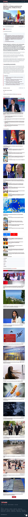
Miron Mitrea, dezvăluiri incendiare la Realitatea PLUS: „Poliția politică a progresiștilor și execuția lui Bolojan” (15, 184)
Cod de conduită (16, 504)
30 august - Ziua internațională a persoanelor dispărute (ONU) (13, 381)
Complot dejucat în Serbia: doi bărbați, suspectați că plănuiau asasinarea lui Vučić (14, 77)
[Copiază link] (19, 26)
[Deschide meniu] (24, 1)
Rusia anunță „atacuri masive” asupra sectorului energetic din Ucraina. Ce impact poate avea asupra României (15, 222)
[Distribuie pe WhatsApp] (22, 26)
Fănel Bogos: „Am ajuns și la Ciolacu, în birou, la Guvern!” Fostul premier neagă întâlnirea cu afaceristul (14, 80)
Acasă (4, 3)
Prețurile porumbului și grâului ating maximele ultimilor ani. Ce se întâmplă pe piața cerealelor (16, 225)
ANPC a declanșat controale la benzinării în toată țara (15, 217)
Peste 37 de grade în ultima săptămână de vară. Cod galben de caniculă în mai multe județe (15, 242)
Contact (2, 504)
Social (5, 117)
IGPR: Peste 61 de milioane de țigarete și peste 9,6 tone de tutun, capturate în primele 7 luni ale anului (13, 494)
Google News (19, 94)
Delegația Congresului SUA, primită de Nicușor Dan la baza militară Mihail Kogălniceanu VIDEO (16, 191)
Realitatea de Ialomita (19, 511)
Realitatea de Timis (8, 511)
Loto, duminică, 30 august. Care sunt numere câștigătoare (16, 159)
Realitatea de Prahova (13, 511)
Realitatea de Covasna (3, 511)
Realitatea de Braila (11, 26)
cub (4, 91)
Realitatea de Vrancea (24, 511)
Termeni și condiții (5, 504)
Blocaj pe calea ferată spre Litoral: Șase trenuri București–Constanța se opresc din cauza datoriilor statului (14, 82)
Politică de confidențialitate (11, 504)
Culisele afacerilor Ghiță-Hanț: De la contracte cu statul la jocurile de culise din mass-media (16, 187)
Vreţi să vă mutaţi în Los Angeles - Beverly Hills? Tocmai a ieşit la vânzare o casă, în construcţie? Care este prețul (13, 306)
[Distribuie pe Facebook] (21, 26)
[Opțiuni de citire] (26, 515)
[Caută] (22, 1)
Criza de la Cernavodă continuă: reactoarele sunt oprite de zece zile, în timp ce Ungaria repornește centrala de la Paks (14, 125)
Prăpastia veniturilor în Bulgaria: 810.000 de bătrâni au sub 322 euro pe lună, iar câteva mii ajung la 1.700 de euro (14, 84)
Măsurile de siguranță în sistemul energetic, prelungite (16, 228)
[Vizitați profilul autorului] (4, 26)
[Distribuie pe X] (24, 26)
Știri (6, 3)
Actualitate (8, 3)
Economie (6, 126)
